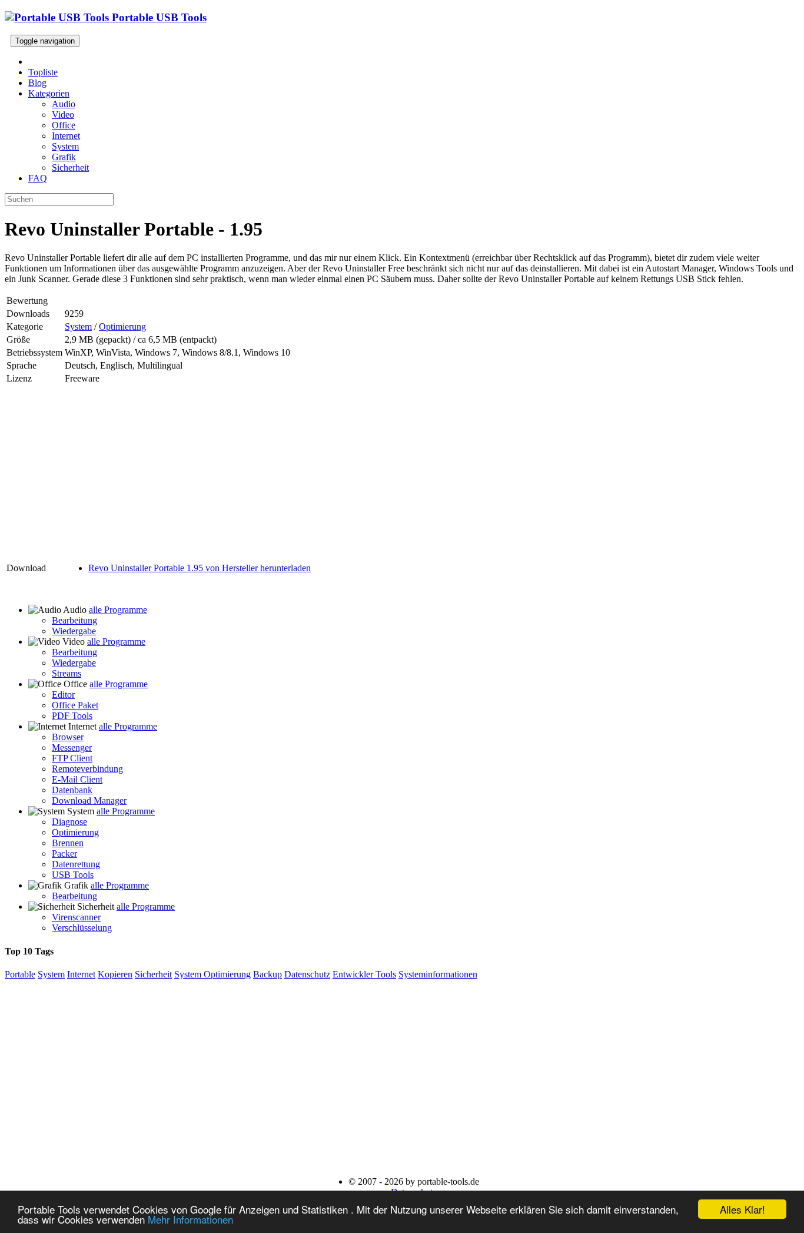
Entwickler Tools (364, 974)
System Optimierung (212, 974)
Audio (63, 104)
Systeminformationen (437, 974)
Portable (20, 974)
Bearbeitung (74, 620)
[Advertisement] (158, 468)
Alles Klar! (742, 1209)
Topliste (43, 72)
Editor (63, 695)
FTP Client (72, 758)
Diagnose (69, 822)
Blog (37, 83)
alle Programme (118, 610)
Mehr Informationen (190, 1219)
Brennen (68, 843)
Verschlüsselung (82, 928)
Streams (66, 673)
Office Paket (75, 705)
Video (63, 115)
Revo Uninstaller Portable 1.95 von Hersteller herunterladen (199, 568)
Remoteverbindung (87, 769)
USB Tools (73, 875)
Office (63, 125)
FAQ (37, 178)
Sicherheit (70, 168)
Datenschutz (307, 974)
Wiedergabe (74, 631)
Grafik (64, 157)
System (65, 146)
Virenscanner (76, 917)
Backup (267, 974)
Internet (66, 136)
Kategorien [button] (48, 93)
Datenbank (72, 790)
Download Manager (89, 801)
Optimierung (122, 326)
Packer (64, 853)
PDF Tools (72, 716)
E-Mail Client (77, 779)
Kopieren (115, 974)
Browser (68, 737)
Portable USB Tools (158, 17)
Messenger (72, 748)
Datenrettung (76, 864)
